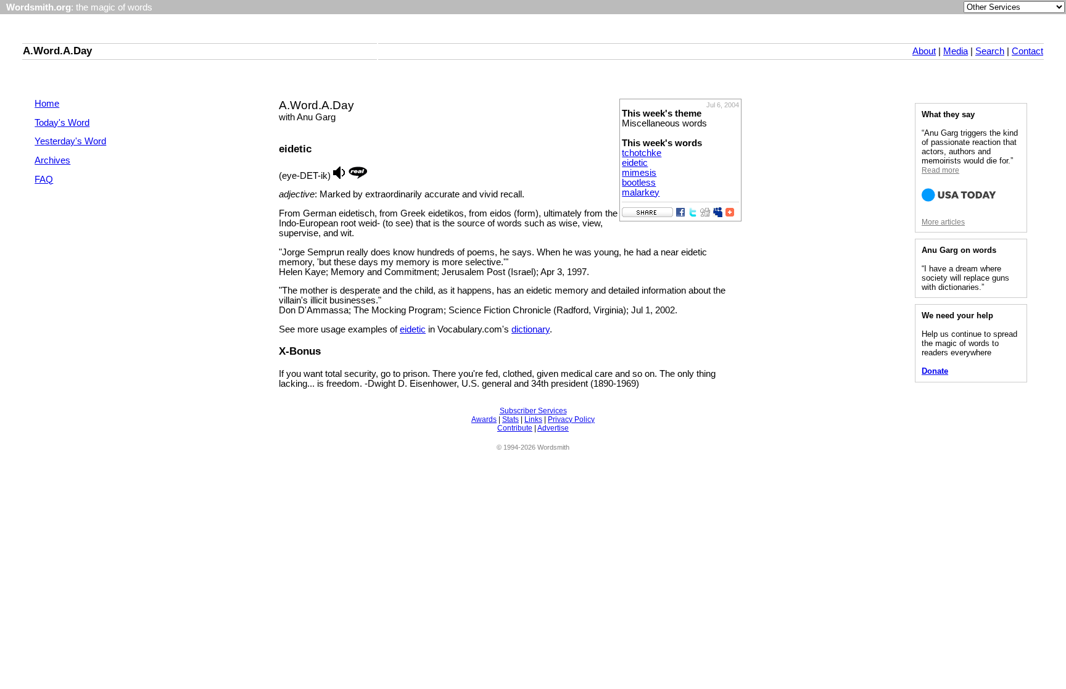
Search (989, 51)
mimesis (639, 173)
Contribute (514, 428)
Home (47, 104)
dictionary (530, 329)
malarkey (640, 192)
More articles (943, 222)
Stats (510, 419)
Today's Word (62, 123)
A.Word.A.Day (57, 50)
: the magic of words (79, 7)
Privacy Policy (571, 419)
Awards (484, 419)
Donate (935, 371)
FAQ (44, 179)
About (924, 51)
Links (533, 419)
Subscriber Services (533, 410)
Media (955, 51)
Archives (52, 160)
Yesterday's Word (70, 141)
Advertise (553, 428)
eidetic (635, 163)
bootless (639, 183)
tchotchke (641, 153)
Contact (1027, 51)
